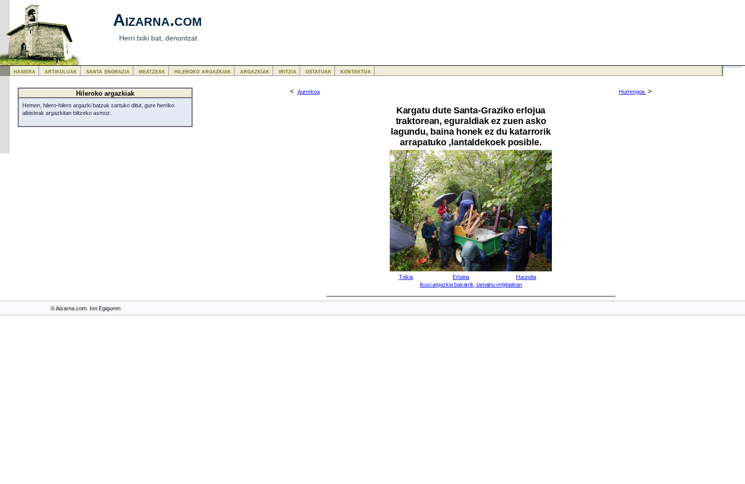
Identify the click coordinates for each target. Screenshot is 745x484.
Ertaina (461, 277)
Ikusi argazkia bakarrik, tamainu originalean (471, 284)
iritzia (287, 71)
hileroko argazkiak (202, 71)
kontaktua (356, 71)
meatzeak (152, 71)
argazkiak (255, 71)
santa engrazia (108, 71)
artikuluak (61, 71)
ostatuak (318, 71)
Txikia (406, 277)
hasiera (24, 71)
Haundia (526, 277)
